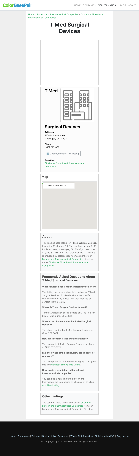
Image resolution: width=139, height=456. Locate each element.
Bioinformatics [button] (107, 5)
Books (45, 436)
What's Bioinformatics (81, 436)
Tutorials (35, 436)
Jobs (53, 436)
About (132, 5)
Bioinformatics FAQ (105, 436)
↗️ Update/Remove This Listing (62, 153)
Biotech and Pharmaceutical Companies (57, 14)
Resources (63, 436)
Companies (89, 5)
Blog (123, 5)
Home (77, 5)
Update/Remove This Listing (65, 364)
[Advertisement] (15, 53)
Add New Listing (50, 385)
